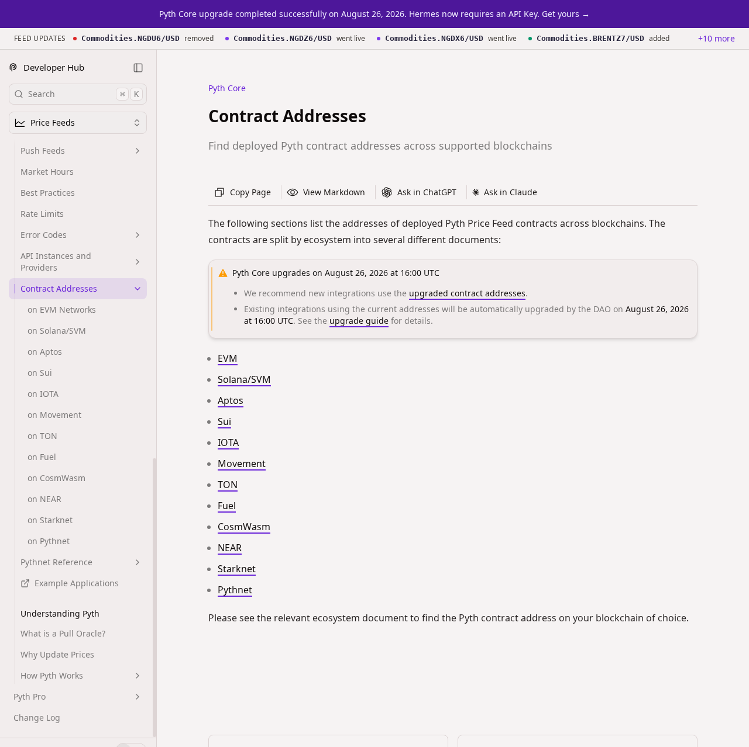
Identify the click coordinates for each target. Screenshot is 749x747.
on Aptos (45, 351)
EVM (228, 358)
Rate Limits (42, 213)
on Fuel (42, 456)
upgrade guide (359, 320)
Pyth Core (227, 88)
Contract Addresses (58, 288)
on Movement (54, 414)
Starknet (237, 568)
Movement (242, 463)
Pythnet (235, 589)
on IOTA (43, 393)
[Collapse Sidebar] (138, 68)
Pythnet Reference (56, 562)
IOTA (228, 442)
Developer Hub (53, 67)
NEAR (230, 547)
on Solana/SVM (57, 330)
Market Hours (47, 171)
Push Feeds (42, 150)
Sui (224, 421)
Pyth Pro (29, 696)
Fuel (227, 505)
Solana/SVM (244, 379)
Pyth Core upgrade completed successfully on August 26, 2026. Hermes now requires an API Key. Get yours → (374, 13)
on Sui (40, 372)
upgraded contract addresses (467, 293)
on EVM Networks (62, 309)
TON (228, 484)
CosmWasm (244, 526)
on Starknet (50, 519)
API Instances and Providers (55, 261)
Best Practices (47, 192)
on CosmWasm (56, 477)
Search (83, 93)
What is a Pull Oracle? (62, 633)
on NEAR (44, 498)
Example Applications (77, 583)
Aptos (230, 400)
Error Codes (43, 234)
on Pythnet (49, 541)
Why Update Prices (57, 654)
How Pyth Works (51, 675)
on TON (42, 435)
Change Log (36, 717)
